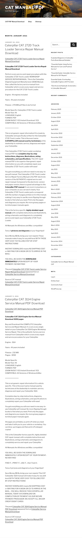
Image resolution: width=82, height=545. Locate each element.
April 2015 (54, 233)
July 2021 (54, 169)
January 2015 (55, 237)
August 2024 (55, 121)
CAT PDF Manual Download (14, 21)
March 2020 (55, 189)
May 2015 (54, 229)
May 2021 (54, 173)
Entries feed (55, 281)
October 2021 (56, 161)
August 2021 (55, 165)
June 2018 (54, 213)
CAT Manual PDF (25, 7)
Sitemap (38, 21)
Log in (53, 277)
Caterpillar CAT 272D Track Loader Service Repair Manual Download (24, 49)
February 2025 (56, 109)
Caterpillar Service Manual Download (19, 274)
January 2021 (55, 181)
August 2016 (55, 221)
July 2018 (54, 209)
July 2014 (54, 249)
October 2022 (56, 141)
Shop (30, 21)
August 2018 (55, 205)
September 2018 (57, 201)
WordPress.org (56, 289)
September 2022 (57, 145)
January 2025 (55, 113)
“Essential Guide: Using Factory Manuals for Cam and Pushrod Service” (61, 66)
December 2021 (56, 157)
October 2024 (56, 117)
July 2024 (54, 125)
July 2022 (54, 149)
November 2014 (56, 245)
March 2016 (55, 225)
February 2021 (56, 177)
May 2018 (54, 217)
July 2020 (54, 185)
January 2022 (55, 153)
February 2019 (56, 197)
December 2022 (56, 133)
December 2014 (56, 241)
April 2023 (54, 129)
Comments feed (56, 285)
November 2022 (56, 137)
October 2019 (56, 193)
